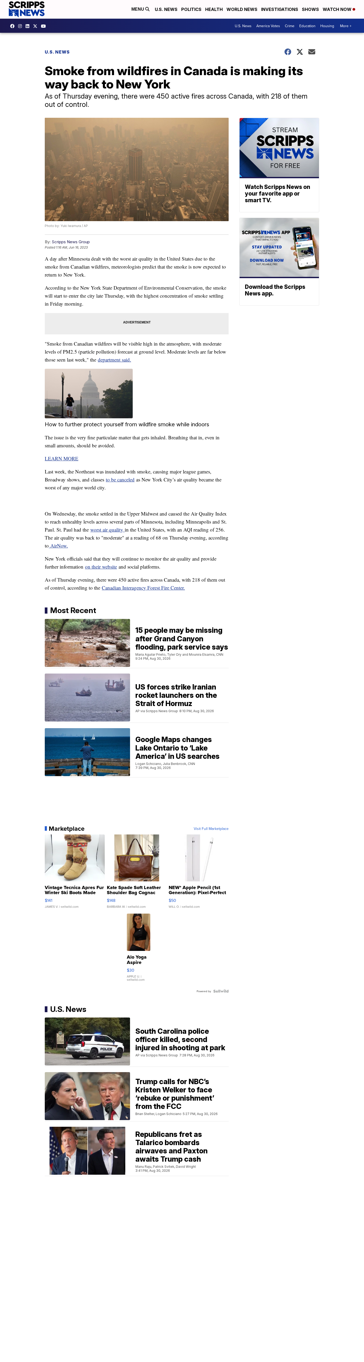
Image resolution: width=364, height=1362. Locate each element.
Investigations (279, 9)
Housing (327, 26)
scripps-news (29, 26)
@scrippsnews (44, 26)
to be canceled (120, 479)
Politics (191, 9)
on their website (101, 566)
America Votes (268, 26)
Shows (310, 9)
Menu (138, 9)
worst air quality (107, 529)
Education (307, 26)
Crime (289, 26)
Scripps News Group (71, 241)
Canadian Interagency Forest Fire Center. (143, 587)
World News (242, 9)
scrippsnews (13, 26)
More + (345, 26)
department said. (114, 359)
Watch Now (338, 9)
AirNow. (58, 545)
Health (214, 9)
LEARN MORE (61, 458)
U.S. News (166, 9)
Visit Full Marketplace (211, 828)
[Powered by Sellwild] (221, 991)
